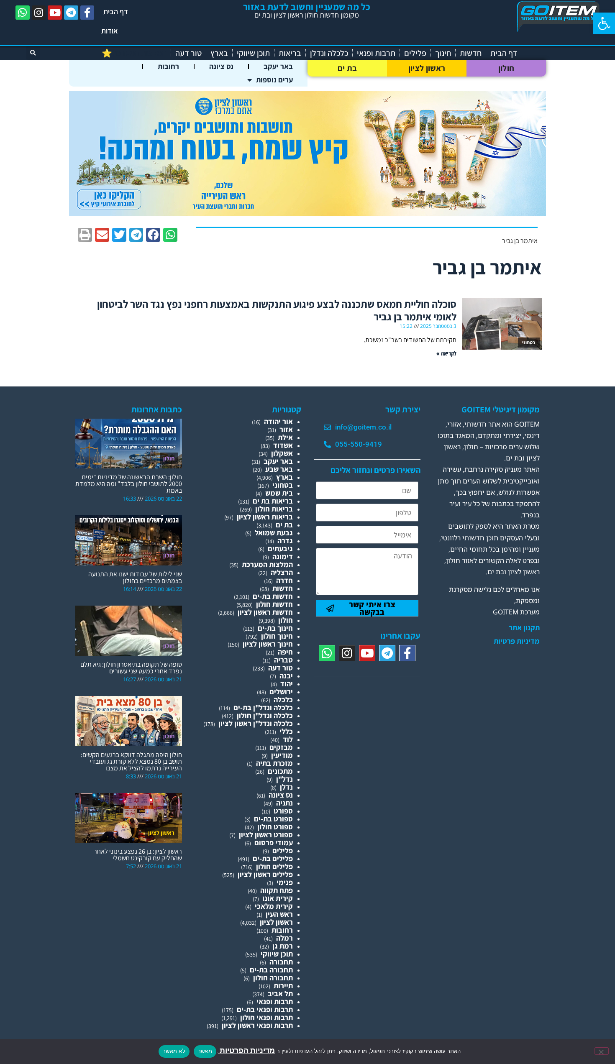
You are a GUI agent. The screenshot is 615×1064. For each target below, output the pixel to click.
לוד (288, 739)
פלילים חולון (274, 866)
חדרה (284, 580)
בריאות (290, 53)
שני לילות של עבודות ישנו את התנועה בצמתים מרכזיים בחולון (135, 577)
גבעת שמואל (274, 532)
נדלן (286, 787)
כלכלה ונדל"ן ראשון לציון (255, 723)
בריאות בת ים (273, 501)
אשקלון (282, 453)
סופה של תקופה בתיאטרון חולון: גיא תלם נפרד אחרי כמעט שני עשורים (131, 667)
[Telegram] (71, 12)
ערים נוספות (274, 79)
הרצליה (282, 572)
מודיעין (282, 755)
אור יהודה (278, 421)
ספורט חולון (275, 826)
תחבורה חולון (273, 977)
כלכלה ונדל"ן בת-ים (263, 707)
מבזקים (281, 747)
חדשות (471, 53)
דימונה (282, 556)
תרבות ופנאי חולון (266, 1017)
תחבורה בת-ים (271, 969)
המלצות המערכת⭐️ (134, 53)
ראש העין (279, 914)
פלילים (415, 53)
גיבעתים (280, 548)
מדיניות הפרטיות (246, 1050)
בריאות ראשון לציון (265, 517)
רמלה (284, 938)
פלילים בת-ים (273, 858)
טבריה (283, 660)
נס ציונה (221, 66)
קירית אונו (277, 898)
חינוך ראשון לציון (268, 644)
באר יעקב (278, 66)
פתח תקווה (276, 890)
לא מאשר (174, 1051)
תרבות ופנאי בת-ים (265, 1009)
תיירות (283, 985)
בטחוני (282, 485)
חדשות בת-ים (273, 596)
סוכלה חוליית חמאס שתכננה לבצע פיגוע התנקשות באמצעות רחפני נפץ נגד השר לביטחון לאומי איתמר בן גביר (276, 310)
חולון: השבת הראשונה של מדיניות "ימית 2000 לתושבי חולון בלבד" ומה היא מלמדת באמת (128, 484)
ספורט (283, 811)
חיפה (285, 652)
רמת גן (282, 946)
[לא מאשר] (601, 1051)
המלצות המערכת (267, 564)
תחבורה (281, 962)
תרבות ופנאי (376, 53)
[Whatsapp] (22, 12)
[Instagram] (39, 12)
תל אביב (280, 993)
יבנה (286, 675)
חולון (506, 68)
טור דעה (188, 53)
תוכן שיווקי (253, 53)
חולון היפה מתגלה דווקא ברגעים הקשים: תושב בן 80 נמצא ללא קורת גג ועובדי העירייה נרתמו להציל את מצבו (131, 761)
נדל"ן (284, 779)
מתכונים (280, 771)
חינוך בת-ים (275, 628)
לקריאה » (446, 353)
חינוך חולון (277, 636)
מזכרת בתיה (274, 763)
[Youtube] (55, 12)
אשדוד (283, 445)
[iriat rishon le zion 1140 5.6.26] (307, 213)
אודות (109, 31)
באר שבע (279, 469)
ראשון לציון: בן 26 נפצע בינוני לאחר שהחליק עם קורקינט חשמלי (138, 854)
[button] (604, 23)
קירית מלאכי (274, 906)
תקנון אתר (524, 628)
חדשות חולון (274, 604)
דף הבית (115, 11)
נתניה (284, 803)
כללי (286, 731)
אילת (285, 437)
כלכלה (283, 699)
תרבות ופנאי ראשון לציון (257, 1025)
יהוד (286, 683)
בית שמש (279, 493)
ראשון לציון (426, 68)
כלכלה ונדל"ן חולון (265, 715)
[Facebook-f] (87, 12)
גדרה (285, 540)
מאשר (205, 1051)
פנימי (285, 882)
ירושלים (281, 691)
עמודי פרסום (273, 842)
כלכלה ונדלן (329, 53)
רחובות (168, 66)
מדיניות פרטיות (517, 641)
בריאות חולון (274, 509)
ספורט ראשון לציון (266, 834)
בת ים (347, 68)
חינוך (443, 53)
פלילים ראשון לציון (265, 874)
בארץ (219, 53)
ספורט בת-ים (273, 819)
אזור (286, 429)
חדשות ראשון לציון (265, 612)
